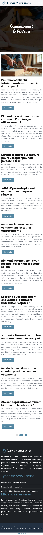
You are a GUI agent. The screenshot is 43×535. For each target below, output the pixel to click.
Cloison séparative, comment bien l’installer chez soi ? (21, 403)
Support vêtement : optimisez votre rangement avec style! (21, 337)
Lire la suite (8, 107)
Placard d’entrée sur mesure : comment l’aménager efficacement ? (21, 119)
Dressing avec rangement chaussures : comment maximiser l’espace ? (19, 300)
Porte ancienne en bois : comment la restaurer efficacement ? (17, 228)
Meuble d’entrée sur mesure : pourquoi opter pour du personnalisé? (20, 158)
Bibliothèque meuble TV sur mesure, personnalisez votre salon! (20, 264)
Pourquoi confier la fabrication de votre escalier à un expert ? (20, 83)
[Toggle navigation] (39, 3)
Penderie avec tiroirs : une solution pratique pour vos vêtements (19, 371)
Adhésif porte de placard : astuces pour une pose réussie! (18, 191)
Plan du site (21, 534)
